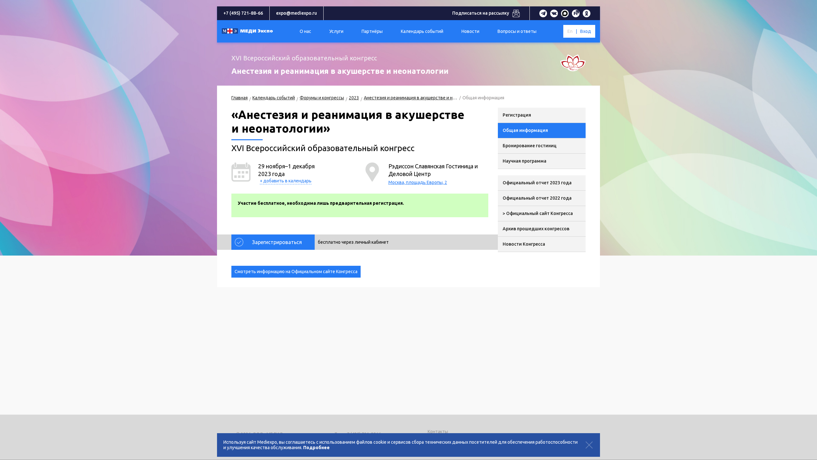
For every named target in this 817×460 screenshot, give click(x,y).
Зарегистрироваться (277, 242)
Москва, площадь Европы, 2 (417, 182)
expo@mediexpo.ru (296, 13)
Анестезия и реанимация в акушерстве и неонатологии (411, 97)
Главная (239, 97)
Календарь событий (273, 97)
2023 (354, 97)
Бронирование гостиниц (530, 145)
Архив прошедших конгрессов (536, 228)
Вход (585, 31)
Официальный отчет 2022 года (537, 198)
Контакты (438, 431)
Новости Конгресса (524, 244)
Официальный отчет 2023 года (537, 182)
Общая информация (525, 130)
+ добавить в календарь (285, 180)
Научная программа (524, 161)
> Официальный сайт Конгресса (538, 213)
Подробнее (316, 447)
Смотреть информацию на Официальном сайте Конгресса (296, 271)
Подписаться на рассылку (480, 13)
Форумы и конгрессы (322, 97)
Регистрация (517, 115)
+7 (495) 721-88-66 (243, 13)
